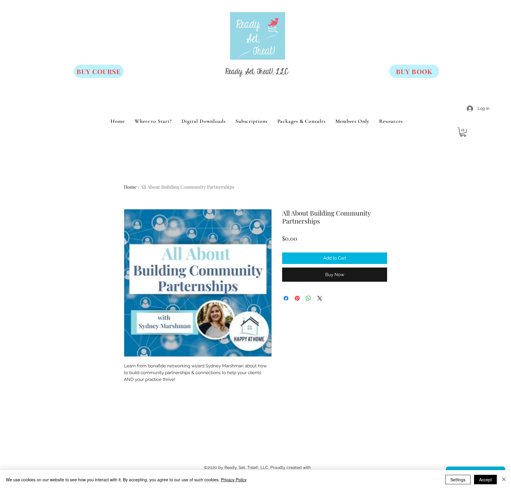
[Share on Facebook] (286, 298)
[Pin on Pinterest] (297, 298)
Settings (457, 480)
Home (130, 187)
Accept (485, 480)
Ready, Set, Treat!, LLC (256, 71)
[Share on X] (319, 298)
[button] (462, 132)
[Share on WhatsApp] (308, 298)
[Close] (503, 479)
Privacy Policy (234, 480)
